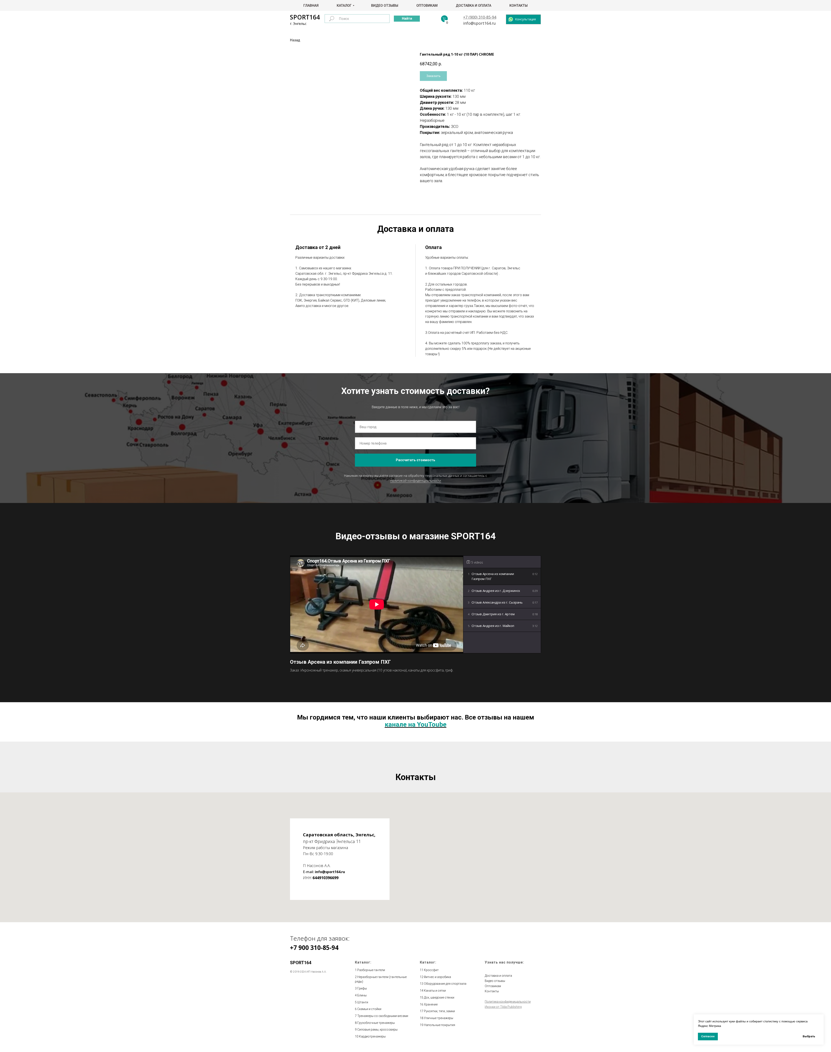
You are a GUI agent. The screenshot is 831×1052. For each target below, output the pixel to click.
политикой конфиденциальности (415, 480)
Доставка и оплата (473, 5)
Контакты (518, 5)
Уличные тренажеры (438, 1018)
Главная (311, 5)
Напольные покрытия (439, 1025)
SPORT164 (305, 17)
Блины (362, 995)
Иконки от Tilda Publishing (503, 1007)
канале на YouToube (415, 724)
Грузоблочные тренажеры (376, 1023)
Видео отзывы (384, 5)
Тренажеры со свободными (377, 1016)
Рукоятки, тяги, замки (439, 1011)
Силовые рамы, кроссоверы (377, 1029)
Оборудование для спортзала (445, 983)
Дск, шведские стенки (439, 997)
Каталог (344, 5)
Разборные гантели (371, 970)
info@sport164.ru (479, 23)
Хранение (431, 1004)
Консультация (525, 19)
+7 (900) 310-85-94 (479, 17)
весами (403, 1016)
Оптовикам (427, 5)
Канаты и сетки (435, 990)
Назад (295, 40)
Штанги (362, 1002)
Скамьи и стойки (369, 1009)
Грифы (362, 988)
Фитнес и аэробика (437, 977)
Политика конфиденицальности (508, 1001)
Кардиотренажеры (372, 1036)
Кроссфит (431, 970)
